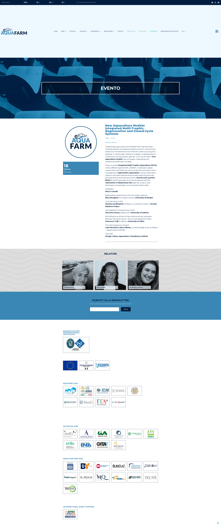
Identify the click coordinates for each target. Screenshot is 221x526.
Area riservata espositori (169, 31)
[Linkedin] (218, 2)
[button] (216, 31)
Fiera (62, 31)
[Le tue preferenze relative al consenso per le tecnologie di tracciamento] (218, 523)
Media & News (108, 31)
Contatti (121, 31)
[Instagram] (215, 2)
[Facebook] (212, 2)
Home (55, 31)
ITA (183, 31)
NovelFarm (142, 31)
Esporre (83, 31)
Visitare (72, 31)
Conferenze (95, 31)
